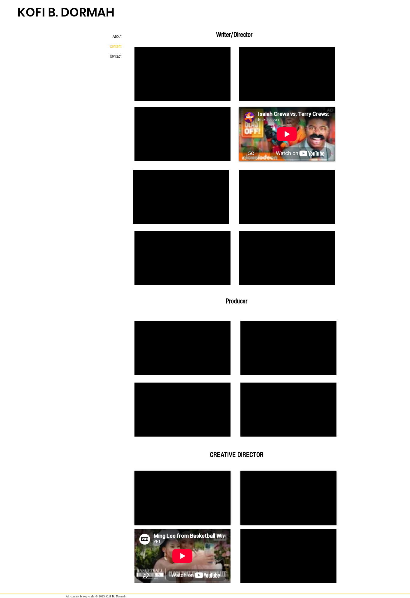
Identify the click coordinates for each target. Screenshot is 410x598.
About (117, 36)
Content (116, 46)
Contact (116, 56)
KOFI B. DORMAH (65, 12)
